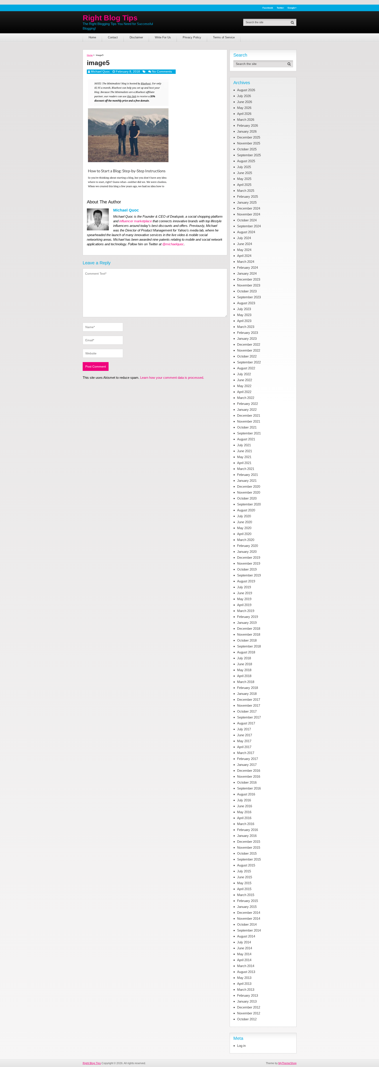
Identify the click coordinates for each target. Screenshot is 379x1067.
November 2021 (248, 421)
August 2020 (246, 510)
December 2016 (248, 770)
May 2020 (244, 528)
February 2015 (247, 901)
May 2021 (244, 457)
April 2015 (244, 889)
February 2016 (247, 830)
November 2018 (248, 634)
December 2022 (248, 344)
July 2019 (244, 587)
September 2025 (249, 155)
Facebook (268, 8)
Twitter (280, 8)
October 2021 (247, 427)
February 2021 (247, 475)
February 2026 (247, 125)
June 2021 (244, 451)
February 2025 (247, 196)
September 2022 (249, 362)
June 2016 (244, 806)
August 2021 (246, 439)
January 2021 (247, 480)
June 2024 (244, 244)
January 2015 (247, 907)
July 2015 (244, 871)
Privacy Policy (192, 37)
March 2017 (245, 753)
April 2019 (244, 605)
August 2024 (246, 232)
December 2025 (248, 137)
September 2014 (249, 930)
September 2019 (249, 575)
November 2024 (248, 214)
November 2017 (248, 705)
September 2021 (249, 433)
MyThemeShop (287, 1063)
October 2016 (247, 782)
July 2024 (244, 238)
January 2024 (247, 273)
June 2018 (244, 664)
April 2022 (244, 392)
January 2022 (247, 409)
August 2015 (246, 865)
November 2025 (248, 143)
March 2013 (245, 989)
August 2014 (246, 936)
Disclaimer (136, 37)
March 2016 (245, 824)
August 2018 (246, 652)
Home (92, 37)
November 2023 (248, 285)
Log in (241, 1045)
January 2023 (247, 338)
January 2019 (247, 622)
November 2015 (248, 847)
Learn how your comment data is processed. (172, 377)
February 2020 (247, 546)
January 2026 (247, 131)
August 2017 (246, 723)
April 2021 (244, 463)
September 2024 (249, 226)
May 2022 (244, 386)
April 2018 (244, 676)
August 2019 (246, 581)
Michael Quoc (100, 71)
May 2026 (244, 108)
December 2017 (248, 699)
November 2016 (248, 776)
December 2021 (248, 415)
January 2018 (247, 693)
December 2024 (248, 208)
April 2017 (244, 747)
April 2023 (244, 321)
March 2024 (245, 261)
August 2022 (246, 368)
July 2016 (244, 800)
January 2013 (247, 1001)
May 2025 (244, 179)
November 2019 (248, 563)
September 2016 (249, 788)
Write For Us (163, 37)
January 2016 (247, 836)
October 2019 (247, 569)
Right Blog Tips (110, 17)
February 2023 (247, 332)
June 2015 (244, 877)
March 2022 (245, 398)
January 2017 (247, 764)
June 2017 (244, 735)
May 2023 (244, 315)
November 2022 (248, 350)
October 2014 (247, 924)
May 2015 (244, 883)
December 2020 (248, 486)
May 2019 (244, 599)
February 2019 (247, 617)
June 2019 (244, 593)
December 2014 (248, 912)
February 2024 (247, 267)
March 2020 (245, 540)
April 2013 (244, 983)
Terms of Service (224, 37)
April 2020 (244, 534)
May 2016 (244, 812)
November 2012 (248, 1013)
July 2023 (244, 309)
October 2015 (247, 853)
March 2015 (245, 895)
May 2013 (244, 978)
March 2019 (245, 611)
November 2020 (248, 492)
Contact (113, 37)
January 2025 (247, 202)
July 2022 (244, 374)
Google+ (292, 8)
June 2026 (244, 102)
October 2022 (247, 356)
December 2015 (248, 841)
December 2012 (248, 1007)
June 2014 (244, 948)
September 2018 (249, 646)
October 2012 (247, 1019)
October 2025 (247, 149)
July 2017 (244, 729)
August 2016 (246, 794)
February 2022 (247, 403)
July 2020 (244, 516)
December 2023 (248, 279)
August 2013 (246, 972)
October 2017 (247, 711)
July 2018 (244, 658)
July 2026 (244, 96)
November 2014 (248, 918)
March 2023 (245, 327)
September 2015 (249, 859)
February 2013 (247, 995)
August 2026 (246, 90)
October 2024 (247, 220)
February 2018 (247, 688)
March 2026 (245, 119)
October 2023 (247, 291)
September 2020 (249, 504)
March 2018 (245, 682)
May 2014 (244, 954)
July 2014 (244, 942)
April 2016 (244, 818)
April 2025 (244, 185)
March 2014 (245, 966)
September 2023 (249, 297)
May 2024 (244, 250)
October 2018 (247, 640)
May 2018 (244, 670)
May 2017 (244, 741)
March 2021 (245, 469)
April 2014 (244, 960)
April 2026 (244, 114)
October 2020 (247, 498)
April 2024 (244, 256)
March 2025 (245, 190)
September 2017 (249, 717)
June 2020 (244, 522)
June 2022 (244, 380)
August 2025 (246, 161)
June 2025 (244, 173)
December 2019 (248, 557)
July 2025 (244, 167)
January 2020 (247, 551)
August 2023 (246, 303)
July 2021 (244, 445)
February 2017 (247, 759)
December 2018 (248, 628)
